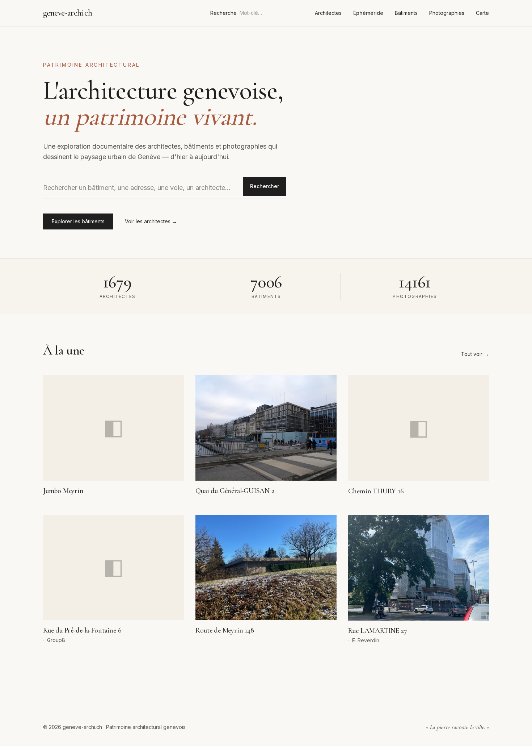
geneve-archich (67, 13)
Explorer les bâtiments (78, 221)
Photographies (446, 13)
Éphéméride (368, 13)
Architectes (328, 13)
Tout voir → (475, 354)
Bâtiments (406, 13)
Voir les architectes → (151, 221)
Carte (482, 13)
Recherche (223, 13)
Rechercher (264, 186)
